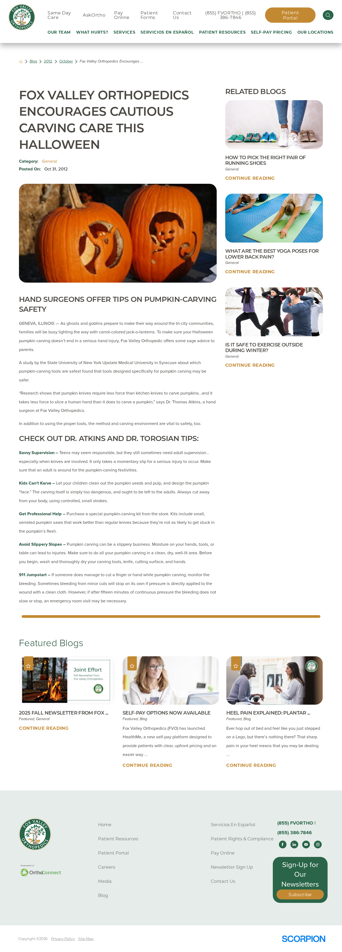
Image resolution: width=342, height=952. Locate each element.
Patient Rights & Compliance (242, 838)
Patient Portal (290, 15)
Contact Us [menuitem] (182, 15)
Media (105, 881)
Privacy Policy (63, 939)
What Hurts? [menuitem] (92, 32)
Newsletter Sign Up (232, 867)
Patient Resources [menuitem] (222, 32)
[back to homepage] (21, 62)
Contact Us (223, 881)
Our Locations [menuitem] (315, 32)
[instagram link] (317, 844)
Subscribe (300, 894)
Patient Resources (118, 838)
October (66, 61)
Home (104, 824)
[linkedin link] (294, 844)
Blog (33, 61)
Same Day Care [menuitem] (59, 15)
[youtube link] (306, 844)
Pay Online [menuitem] (122, 15)
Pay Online (223, 853)
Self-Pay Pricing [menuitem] (271, 32)
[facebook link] (282, 844)
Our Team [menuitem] (59, 32)
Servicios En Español (233, 824)
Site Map (86, 939)
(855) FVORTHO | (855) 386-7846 (230, 15)
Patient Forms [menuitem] (149, 15)
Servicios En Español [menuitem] (167, 32)
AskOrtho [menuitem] (94, 15)
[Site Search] (328, 15)
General (49, 161)
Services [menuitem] (124, 32)
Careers (106, 867)
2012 (48, 61)
